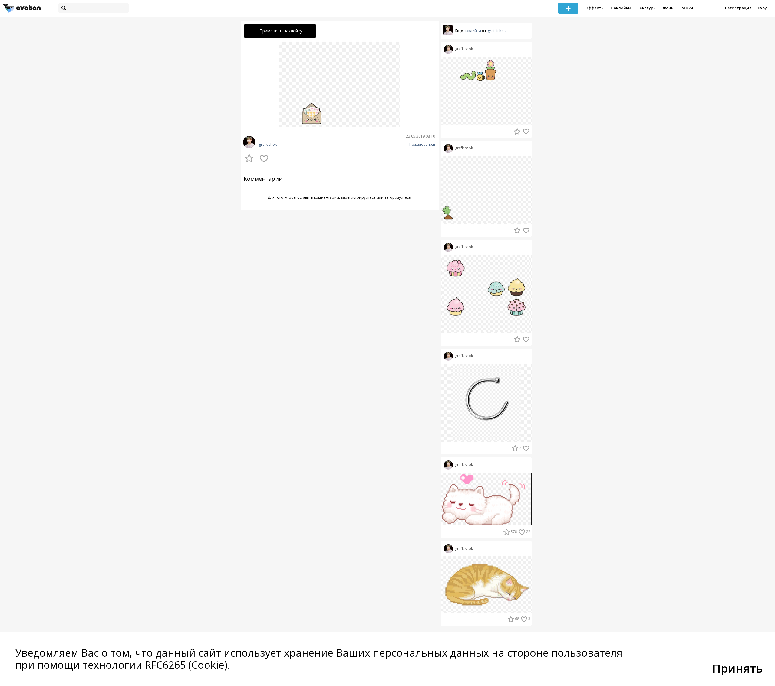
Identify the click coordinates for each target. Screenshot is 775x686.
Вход (762, 8)
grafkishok (268, 144)
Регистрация (738, 8)
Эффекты (595, 8)
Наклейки (621, 8)
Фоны (668, 8)
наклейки (472, 30)
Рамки (687, 8)
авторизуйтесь (397, 197)
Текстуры (647, 8)
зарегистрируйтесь (358, 197)
